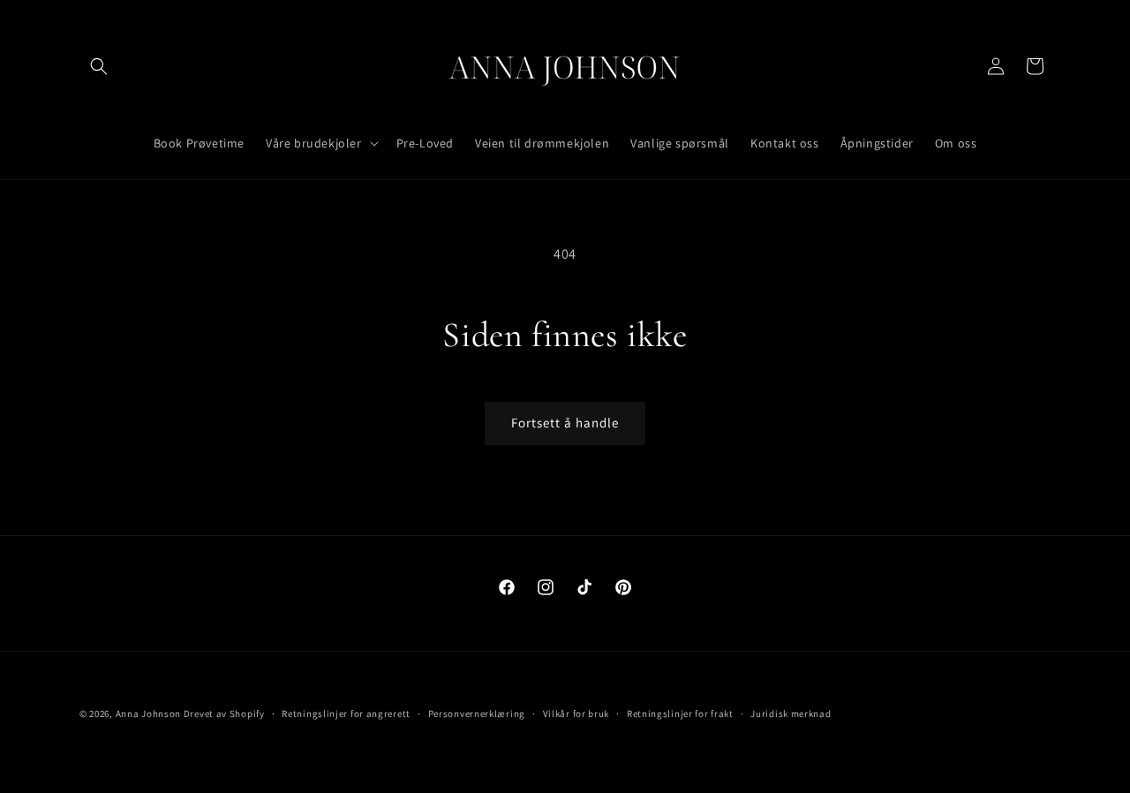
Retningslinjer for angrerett (346, 712)
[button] (98, 66)
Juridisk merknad (790, 712)
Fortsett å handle (565, 422)
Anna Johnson (148, 713)
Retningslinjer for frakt (680, 712)
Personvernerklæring (476, 712)
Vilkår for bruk (576, 712)
